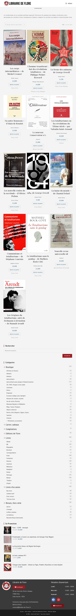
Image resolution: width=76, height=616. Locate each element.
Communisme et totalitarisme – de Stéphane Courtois (14, 256)
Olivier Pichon (14, 200)
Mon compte (28, 611)
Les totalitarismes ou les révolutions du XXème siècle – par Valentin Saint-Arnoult (61, 124)
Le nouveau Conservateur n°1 (38, 133)
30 (66, 24)
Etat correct (10, 496)
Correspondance (11, 453)
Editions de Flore (13, 433)
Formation (10, 458)
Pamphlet (9, 469)
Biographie (10, 447)
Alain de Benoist (15, 127)
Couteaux (9, 387)
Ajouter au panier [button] (14, 84)
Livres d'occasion (13, 487)
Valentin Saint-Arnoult (61, 133)
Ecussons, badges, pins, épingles (16, 396)
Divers (8, 390)
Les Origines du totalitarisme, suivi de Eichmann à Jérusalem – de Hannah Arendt (14, 319)
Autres (8, 507)
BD (7, 444)
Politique (42, 91)
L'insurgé (9, 509)
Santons (9, 415)
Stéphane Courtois (14, 263)
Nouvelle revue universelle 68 (61, 252)
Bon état (9, 491)
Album (8, 442)
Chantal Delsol (61, 197)
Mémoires (9, 467)
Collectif (38, 139)
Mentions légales (52, 611)
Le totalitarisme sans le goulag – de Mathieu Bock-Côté (38, 259)
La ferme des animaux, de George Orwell (61, 71)
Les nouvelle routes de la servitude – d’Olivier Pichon (14, 193)
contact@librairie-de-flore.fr (22, 607)
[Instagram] (58, 599)
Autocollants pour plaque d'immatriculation (20, 382)
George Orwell (61, 76)
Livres (16, 88)
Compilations (11, 429)
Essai (12, 88)
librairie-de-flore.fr (35, 614)
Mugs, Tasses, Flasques (13, 407)
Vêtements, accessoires (15, 421)
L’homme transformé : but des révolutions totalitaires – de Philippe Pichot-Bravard (38, 72)
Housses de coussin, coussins (15, 398)
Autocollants (10, 379)
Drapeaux (9, 393)
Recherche (67, 355)
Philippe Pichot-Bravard (38, 81)
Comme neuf (10, 493)
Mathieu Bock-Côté (38, 266)
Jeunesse (9, 464)
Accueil (22, 611)
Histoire (33, 91)
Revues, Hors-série (38, 149)
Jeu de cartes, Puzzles (13, 401)
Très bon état (11, 499)
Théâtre (9, 480)
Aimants (9, 373)
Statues (9, 418)
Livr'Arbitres (10, 515)
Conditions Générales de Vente (40, 611)
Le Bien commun (11, 512)
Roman (40, 207)
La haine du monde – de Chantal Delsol (61, 192)
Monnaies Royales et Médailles (16, 404)
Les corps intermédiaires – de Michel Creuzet (14, 71)
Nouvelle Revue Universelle (61, 268)
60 (68, 24)
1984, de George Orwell (38, 193)
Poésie (8, 472)
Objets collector (12, 410)
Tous (71, 24)
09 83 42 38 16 (17, 605)
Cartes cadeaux (12, 424)
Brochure (9, 450)
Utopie (9, 483)
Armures (9, 376)
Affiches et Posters (12, 371)
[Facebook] (53, 599)
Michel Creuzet (14, 78)
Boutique (10, 367)
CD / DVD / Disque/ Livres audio (16, 385)
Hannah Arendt (14, 327)
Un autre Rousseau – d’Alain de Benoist (14, 122)
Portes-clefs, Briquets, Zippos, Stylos (18, 412)
